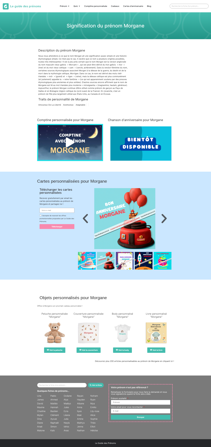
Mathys (81, 423)
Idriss (66, 426)
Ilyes (79, 411)
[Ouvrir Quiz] (79, 6)
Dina (39, 419)
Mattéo (54, 403)
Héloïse (94, 430)
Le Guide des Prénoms (105, 443)
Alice (92, 415)
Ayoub (53, 419)
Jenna (80, 426)
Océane (68, 396)
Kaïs (52, 430)
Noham (94, 396)
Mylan (40, 415)
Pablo (53, 396)
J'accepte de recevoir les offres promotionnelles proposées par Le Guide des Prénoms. (57, 218)
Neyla (67, 423)
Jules (66, 407)
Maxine (40, 407)
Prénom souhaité (119, 398)
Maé (79, 415)
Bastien (54, 411)
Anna (79, 407)
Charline (41, 411)
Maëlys (67, 403)
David (40, 403)
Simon (53, 426)
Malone (41, 430)
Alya (66, 399)
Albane (80, 403)
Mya (92, 403)
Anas (66, 430)
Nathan (80, 430)
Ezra (66, 411)
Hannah (54, 407)
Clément (54, 415)
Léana (67, 415)
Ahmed (54, 399)
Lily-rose (94, 411)
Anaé (39, 426)
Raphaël (54, 423)
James (40, 399)
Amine (80, 419)
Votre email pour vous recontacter (127, 407)
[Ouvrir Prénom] (69, 6)
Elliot (92, 426)
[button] (70, 142)
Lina (39, 396)
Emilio (93, 407)
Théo (93, 423)
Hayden (81, 399)
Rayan (80, 396)
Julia (66, 419)
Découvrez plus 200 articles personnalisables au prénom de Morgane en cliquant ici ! (134, 361)
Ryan (92, 399)
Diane (40, 423)
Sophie (93, 419)
